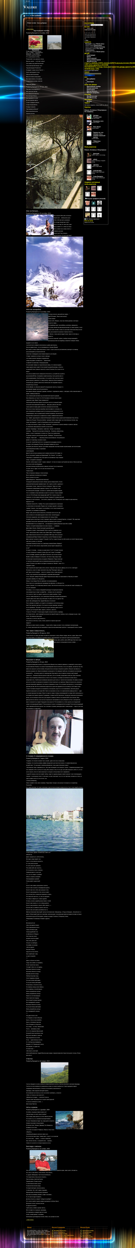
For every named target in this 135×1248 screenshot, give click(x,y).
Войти (89, 56)
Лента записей (91, 58)
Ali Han (90, 1247)
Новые (86, 110)
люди (92, 70)
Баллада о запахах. (34, 1146)
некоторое (90, 81)
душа (89, 70)
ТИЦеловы (97, 141)
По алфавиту (88, 111)
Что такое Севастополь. (35, 631)
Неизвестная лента (94, 219)
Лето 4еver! (97, 127)
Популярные (102, 110)
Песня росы (30, 84)
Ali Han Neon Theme (81, 1247)
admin (95, 159)
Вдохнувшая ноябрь (41, 31)
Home (27, 15)
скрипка (96, 70)
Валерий (88, 44)
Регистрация (91, 55)
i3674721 (96, 165)
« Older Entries (30, 29)
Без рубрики (91, 79)
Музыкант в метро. (33, 660)
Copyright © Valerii (48, 1247)
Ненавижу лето (98, 121)
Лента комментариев (94, 60)
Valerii (30, 7)
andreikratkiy (97, 170)
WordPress (72, 1247)
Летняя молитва (99, 47)
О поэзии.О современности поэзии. (40, 756)
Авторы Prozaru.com (97, 116)
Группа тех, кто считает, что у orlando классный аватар (99, 135)
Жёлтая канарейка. (33, 309)
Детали (28, 1)
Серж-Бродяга (98, 176)
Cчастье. (29, 1059)
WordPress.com (92, 96)
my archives (87, 25)
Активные (93, 110)
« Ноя (86, 40)
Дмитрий (96, 153)
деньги (86, 70)
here (42, 1234)
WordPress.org (92, 61)
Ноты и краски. (32, 1107)
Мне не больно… (33, 211)
